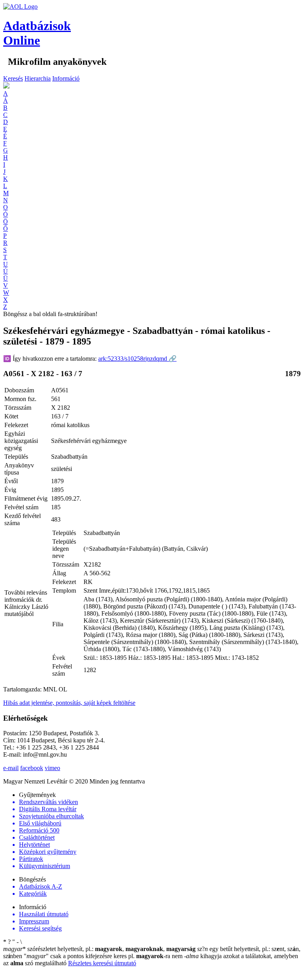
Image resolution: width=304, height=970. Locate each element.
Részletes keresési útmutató (102, 963)
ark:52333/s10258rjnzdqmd (137, 358)
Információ (66, 78)
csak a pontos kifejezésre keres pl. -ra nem (104, 956)
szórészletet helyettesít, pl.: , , (99, 949)
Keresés (13, 78)
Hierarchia (38, 78)
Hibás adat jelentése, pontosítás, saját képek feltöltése (69, 702)
